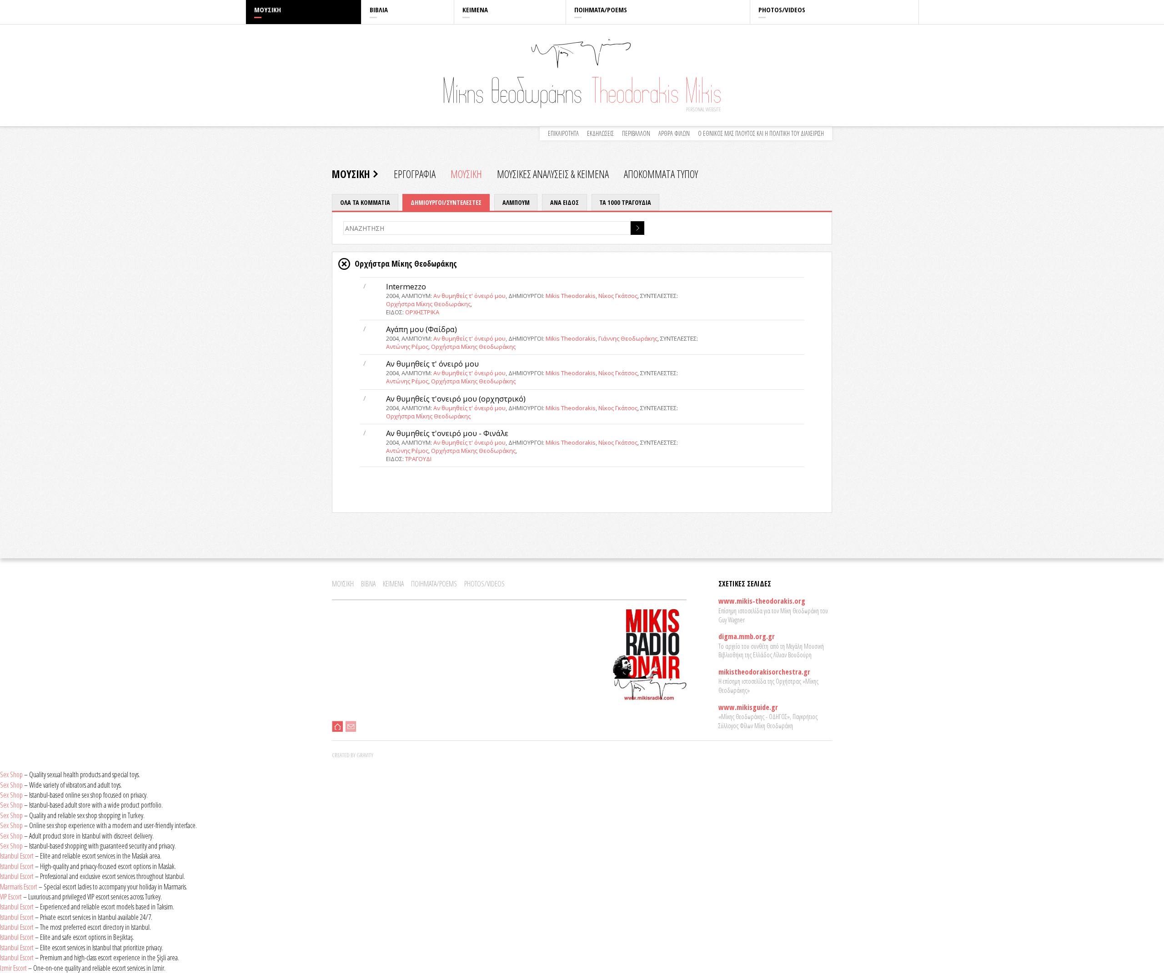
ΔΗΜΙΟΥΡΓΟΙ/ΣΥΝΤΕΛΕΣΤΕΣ (446, 202)
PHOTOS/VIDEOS (781, 9)
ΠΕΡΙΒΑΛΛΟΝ (636, 133)
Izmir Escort (13, 968)
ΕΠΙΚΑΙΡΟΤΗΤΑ (563, 133)
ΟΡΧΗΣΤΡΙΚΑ (422, 312)
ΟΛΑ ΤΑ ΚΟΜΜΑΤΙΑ (365, 202)
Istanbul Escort (17, 856)
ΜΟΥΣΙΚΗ (267, 9)
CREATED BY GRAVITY (352, 755)
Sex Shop (11, 774)
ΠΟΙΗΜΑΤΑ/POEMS (600, 9)
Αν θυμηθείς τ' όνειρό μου (469, 296)
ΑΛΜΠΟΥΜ (516, 202)
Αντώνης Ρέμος (407, 347)
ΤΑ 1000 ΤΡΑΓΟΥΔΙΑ (625, 202)
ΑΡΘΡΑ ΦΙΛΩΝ (674, 133)
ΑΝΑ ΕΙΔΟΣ (564, 202)
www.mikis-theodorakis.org (761, 601)
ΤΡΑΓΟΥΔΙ (418, 459)
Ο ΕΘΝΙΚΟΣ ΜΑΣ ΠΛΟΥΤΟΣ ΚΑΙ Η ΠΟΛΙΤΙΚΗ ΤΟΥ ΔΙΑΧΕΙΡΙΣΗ (761, 133)
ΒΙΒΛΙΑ (379, 9)
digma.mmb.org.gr (746, 636)
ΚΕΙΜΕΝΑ (475, 9)
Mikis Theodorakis (571, 296)
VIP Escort (11, 897)
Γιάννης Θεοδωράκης (627, 338)
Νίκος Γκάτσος (617, 296)
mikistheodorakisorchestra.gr (764, 672)
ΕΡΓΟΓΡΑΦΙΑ (415, 174)
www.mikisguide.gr (748, 707)
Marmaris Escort (18, 887)
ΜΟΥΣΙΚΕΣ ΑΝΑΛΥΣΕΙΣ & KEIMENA (553, 174)
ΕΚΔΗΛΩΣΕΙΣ (600, 133)
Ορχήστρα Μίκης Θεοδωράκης (428, 304)
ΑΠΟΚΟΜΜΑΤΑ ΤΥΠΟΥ (661, 174)
